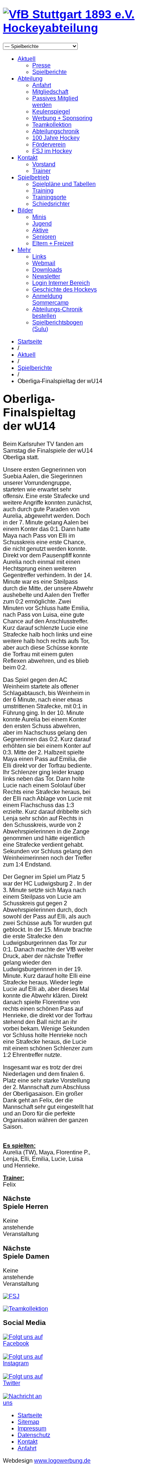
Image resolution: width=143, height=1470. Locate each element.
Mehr (24, 250)
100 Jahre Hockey (56, 138)
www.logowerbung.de (62, 1461)
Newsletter (46, 276)
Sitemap (28, 1422)
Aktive (40, 230)
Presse (41, 65)
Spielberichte (49, 72)
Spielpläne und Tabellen (64, 184)
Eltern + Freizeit (52, 243)
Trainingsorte (49, 197)
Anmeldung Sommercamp (50, 299)
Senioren (44, 237)
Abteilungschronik (55, 131)
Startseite (30, 341)
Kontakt (27, 158)
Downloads (47, 270)
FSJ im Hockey (52, 151)
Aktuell (27, 59)
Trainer (41, 171)
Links (39, 256)
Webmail (43, 263)
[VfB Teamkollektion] (25, 1309)
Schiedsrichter (51, 204)
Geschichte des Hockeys (64, 289)
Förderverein (49, 144)
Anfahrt (41, 85)
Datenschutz (34, 1435)
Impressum (32, 1428)
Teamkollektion (52, 125)
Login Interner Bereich (61, 283)
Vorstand (43, 164)
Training (43, 191)
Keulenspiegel (51, 111)
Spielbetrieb (33, 177)
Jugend (42, 223)
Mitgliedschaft (50, 92)
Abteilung (30, 78)
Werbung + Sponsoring (62, 118)
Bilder (25, 210)
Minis (39, 217)
